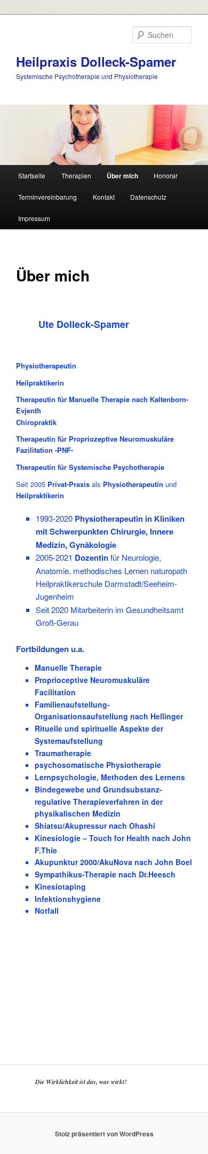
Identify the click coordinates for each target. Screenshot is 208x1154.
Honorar (166, 175)
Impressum (34, 218)
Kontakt (104, 196)
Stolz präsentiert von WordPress (104, 1134)
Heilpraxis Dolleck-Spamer (96, 61)
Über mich (122, 175)
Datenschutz (148, 196)
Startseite (31, 175)
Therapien (76, 175)
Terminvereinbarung (47, 196)
